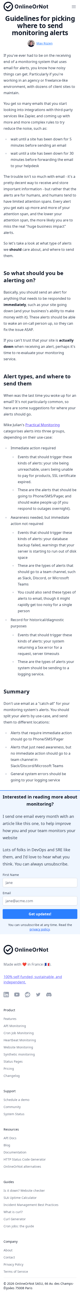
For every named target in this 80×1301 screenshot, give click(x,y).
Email (7, 893)
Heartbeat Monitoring (20, 1040)
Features (10, 1019)
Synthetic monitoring (19, 1054)
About (8, 1250)
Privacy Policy (13, 1264)
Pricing (9, 1068)
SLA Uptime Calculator (20, 1198)
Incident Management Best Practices (31, 1205)
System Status (14, 1114)
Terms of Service (16, 1271)
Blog (7, 1145)
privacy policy (40, 929)
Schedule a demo (16, 1100)
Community (12, 1107)
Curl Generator (15, 1219)
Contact (9, 1257)
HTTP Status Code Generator (25, 1159)
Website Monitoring (18, 1047)
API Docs (10, 1138)
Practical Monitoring (42, 424)
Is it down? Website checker (24, 1190)
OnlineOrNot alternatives (22, 1166)
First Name (11, 875)
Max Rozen (44, 43)
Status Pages (13, 1061)
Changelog (12, 1076)
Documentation (15, 1152)
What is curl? (13, 1212)
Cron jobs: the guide (19, 1226)
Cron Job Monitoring (19, 1033)
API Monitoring (15, 1026)
